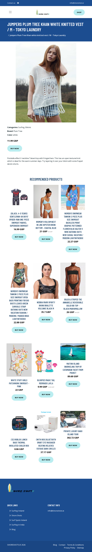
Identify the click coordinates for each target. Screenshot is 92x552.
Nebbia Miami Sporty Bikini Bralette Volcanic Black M (46, 305)
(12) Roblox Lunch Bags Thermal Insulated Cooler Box (19, 442)
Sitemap (80, 548)
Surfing (21, 127)
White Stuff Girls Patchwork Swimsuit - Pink (19, 383)
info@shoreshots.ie (77, 3)
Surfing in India (18, 525)
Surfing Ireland (18, 511)
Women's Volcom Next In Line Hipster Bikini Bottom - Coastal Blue (46, 224)
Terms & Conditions (75, 545)
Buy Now (15, 148)
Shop (79, 12)
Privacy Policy (69, 548)
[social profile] (18, 3)
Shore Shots (17, 515)
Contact (62, 545)
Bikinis (28, 127)
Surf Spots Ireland (19, 520)
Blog (13, 529)
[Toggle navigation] (10, 12)
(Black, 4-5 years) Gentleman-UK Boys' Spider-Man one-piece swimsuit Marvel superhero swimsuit (19, 219)
